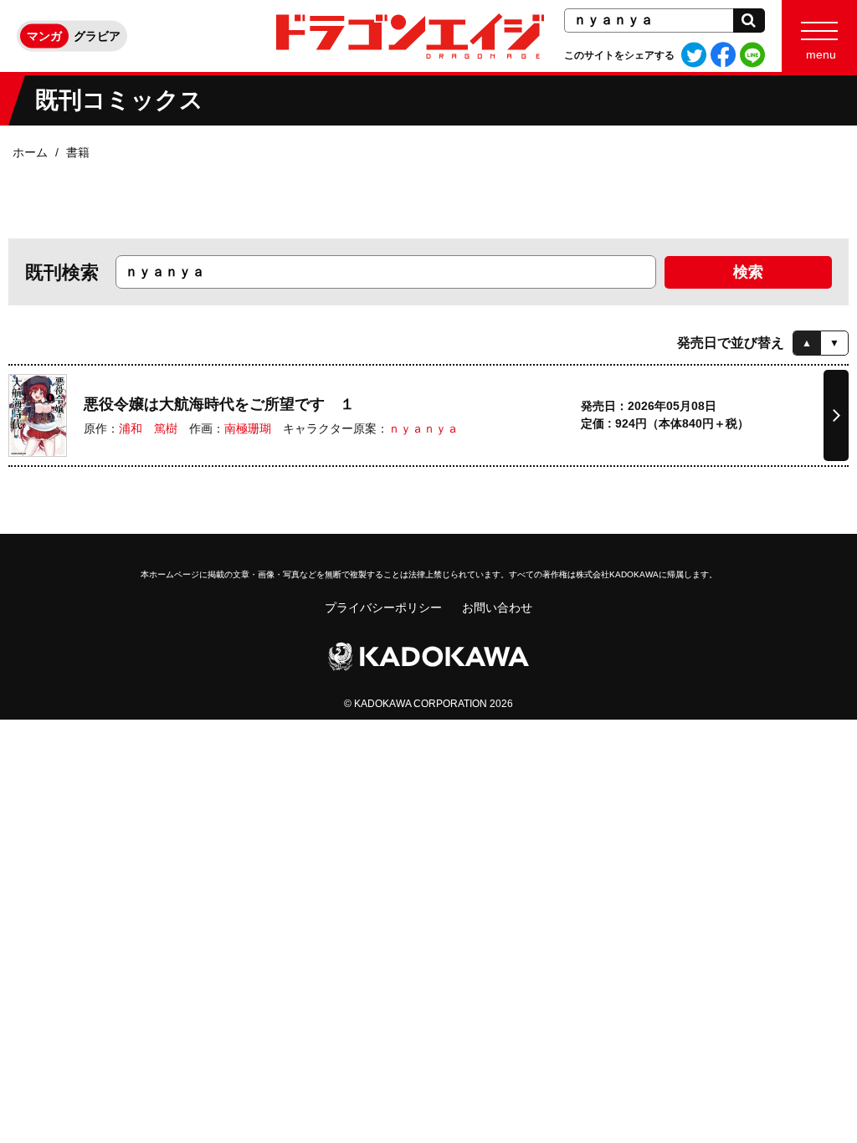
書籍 (78, 152)
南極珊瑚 (247, 428)
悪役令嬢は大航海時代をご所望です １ (219, 404)
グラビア (97, 36)
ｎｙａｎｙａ (423, 428)
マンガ (44, 36)
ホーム (30, 152)
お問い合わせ (497, 607)
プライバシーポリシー (383, 607)
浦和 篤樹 (148, 428)
